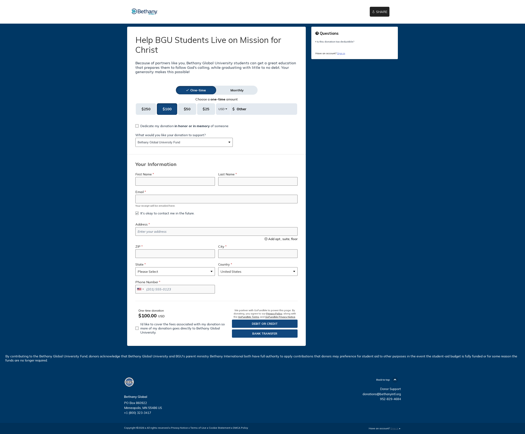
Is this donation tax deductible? (335, 41)
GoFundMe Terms (248, 316)
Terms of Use (198, 427)
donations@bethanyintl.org (382, 394)
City (221, 246)
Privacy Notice (179, 427)
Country (224, 264)
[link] (144, 11)
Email (139, 192)
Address (141, 224)
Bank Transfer (264, 333)
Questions (329, 33)
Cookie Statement (220, 427)
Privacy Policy (274, 313)
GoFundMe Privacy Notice (280, 316)
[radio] (198, 90)
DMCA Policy (240, 427)
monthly (237, 90)
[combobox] (181, 142)
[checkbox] (181, 126)
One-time (198, 90)
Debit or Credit (265, 324)
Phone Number (146, 282)
